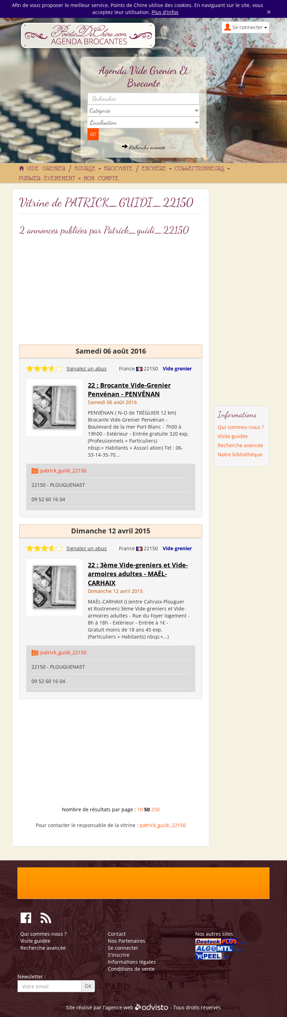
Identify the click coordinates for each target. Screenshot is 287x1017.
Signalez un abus (86, 368)
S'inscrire (119, 954)
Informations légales (132, 961)
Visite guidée (233, 436)
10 (140, 809)
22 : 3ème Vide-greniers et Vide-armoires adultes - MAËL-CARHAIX (138, 574)
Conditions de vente (131, 968)
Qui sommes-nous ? (241, 427)
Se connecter (123, 947)
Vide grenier (177, 368)
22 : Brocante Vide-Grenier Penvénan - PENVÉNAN (129, 389)
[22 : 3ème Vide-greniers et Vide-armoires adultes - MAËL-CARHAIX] (54, 586)
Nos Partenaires (126, 940)
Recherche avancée (146, 147)
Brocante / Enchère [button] (137, 168)
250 (155, 809)
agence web (119, 1007)
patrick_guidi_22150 (63, 470)
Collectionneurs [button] (201, 168)
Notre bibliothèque (240, 454)
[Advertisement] (110, 755)
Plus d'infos (165, 12)
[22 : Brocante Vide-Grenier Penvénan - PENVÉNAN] (54, 406)
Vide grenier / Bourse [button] (63, 168)
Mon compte (101, 178)
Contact (117, 933)
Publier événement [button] (49, 178)
